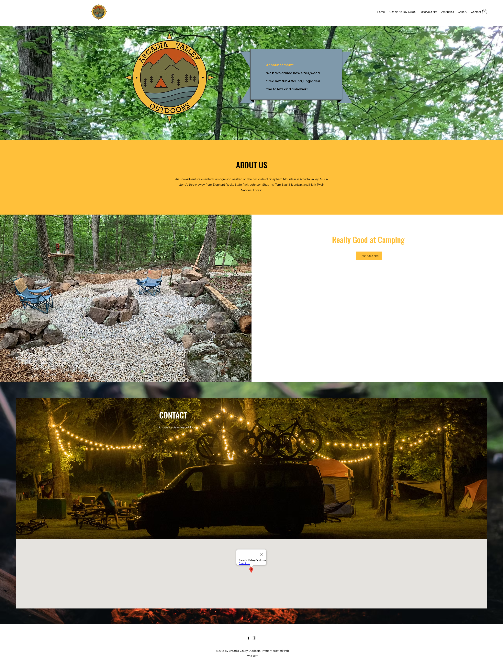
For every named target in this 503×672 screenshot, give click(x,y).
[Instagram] (254, 638)
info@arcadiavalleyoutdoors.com (181, 427)
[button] (484, 11)
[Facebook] (249, 638)
